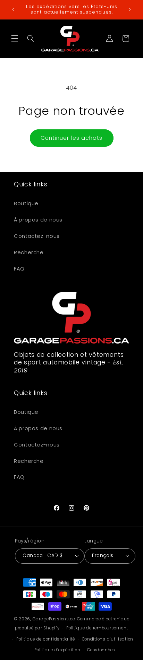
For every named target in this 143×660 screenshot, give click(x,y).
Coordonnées (101, 650)
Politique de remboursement (97, 628)
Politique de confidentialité (45, 639)
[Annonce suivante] (129, 9)
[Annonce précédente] (13, 9)
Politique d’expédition (57, 650)
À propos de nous (38, 219)
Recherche (29, 252)
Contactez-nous (37, 236)
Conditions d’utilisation (108, 639)
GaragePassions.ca (54, 619)
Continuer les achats (71, 138)
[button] (15, 39)
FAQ (19, 268)
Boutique (26, 203)
